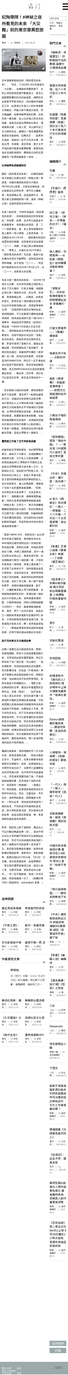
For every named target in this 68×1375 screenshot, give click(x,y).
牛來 (52, 22)
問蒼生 (59, 22)
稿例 (19, 1368)
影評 (52, 71)
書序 (52, 566)
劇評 (52, 274)
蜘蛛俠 (53, 25)
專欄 (52, 992)
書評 (52, 339)
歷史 (52, 141)
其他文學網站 (9, 1371)
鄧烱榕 (17, 42)
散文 (52, 627)
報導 (52, 311)
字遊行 (53, 196)
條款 (19, 1373)
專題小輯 (54, 1051)
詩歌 (52, 232)
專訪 (4, 42)
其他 (52, 101)
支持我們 (7, 1373)
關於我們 (7, 1368)
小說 (52, 174)
